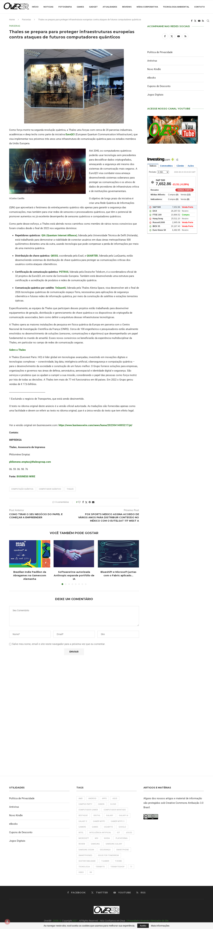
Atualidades (110, 7)
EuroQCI (70, 134)
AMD (81, 798)
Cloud (113, 804)
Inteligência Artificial (100, 833)
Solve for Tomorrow (108, 855)
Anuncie (145, 920)
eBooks (151, 77)
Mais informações (160, 926)
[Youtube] (199, 20)
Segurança (105, 850)
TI (131, 867)
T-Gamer (105, 861)
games (95, 827)
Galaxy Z (83, 821)
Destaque (83, 815)
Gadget (93, 7)
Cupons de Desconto (159, 86)
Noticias (48, 7)
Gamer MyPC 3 (117, 821)
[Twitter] (195, 20)
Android (92, 798)
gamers (82, 827)
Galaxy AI (123, 815)
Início (35, 7)
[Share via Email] (93, 502)
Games (80, 7)
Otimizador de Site (159, 920)
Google (122, 827)
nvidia (107, 838)
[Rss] (203, 20)
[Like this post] (79, 502)
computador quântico (50, 489)
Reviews (127, 7)
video (81, 872)
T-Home (118, 861)
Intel (81, 833)
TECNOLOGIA (84, 867)
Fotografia (65, 7)
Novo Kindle (154, 69)
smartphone (122, 850)
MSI (96, 838)
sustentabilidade (87, 861)
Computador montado (115, 810)
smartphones (85, 855)
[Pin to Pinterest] (90, 502)
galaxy (109, 815)
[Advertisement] (175, 379)
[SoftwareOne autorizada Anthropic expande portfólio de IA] (74, 553)
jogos (129, 833)
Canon (101, 804)
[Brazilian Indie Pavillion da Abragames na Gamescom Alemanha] (29, 553)
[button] (13, 562)
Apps (104, 798)
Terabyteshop (117, 867)
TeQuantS (60, 287)
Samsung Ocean (86, 850)
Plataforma (121, 838)
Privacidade (133, 920)
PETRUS (63, 271)
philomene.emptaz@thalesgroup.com (30, 461)
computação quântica (22, 489)
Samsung (95, 844)
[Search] (208, 20)
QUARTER (92, 255)
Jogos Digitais (155, 94)
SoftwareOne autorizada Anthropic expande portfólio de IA (74, 575)
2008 (55, 920)
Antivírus (152, 60)
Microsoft (84, 838)
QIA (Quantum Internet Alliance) (59, 235)
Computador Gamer (88, 810)
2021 (75, 920)
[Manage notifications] (7, 921)
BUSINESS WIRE (26, 476)
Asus (114, 798)
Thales (70, 489)
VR (91, 872)
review (82, 844)
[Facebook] (191, 20)
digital (97, 815)
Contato (199, 7)
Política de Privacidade (160, 52)
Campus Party (85, 804)
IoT (118, 833)
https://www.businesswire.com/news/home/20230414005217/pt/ (95, 425)
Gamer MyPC (99, 821)
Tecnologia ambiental (176, 7)
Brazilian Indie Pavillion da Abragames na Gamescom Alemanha (29, 575)
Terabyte (100, 867)
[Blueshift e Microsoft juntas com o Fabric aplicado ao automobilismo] (118, 553)
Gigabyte (108, 827)
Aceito (143, 925)
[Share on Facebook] (83, 502)
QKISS (54, 255)
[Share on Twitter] (86, 502)
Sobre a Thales (17, 349)
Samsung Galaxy (114, 844)
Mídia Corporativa (147, 7)
